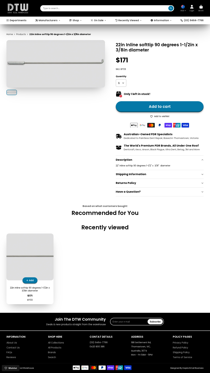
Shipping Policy (181, 352)
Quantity (121, 76)
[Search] (171, 8)
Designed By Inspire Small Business (187, 368)
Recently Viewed (128, 20)
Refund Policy (180, 347)
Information (161, 20)
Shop (76, 20)
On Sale (98, 20)
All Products (54, 347)
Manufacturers (48, 20)
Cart (201, 8)
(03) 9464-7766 (194, 20)
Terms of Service (182, 357)
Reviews (11, 357)
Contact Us (13, 347)
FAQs (9, 352)
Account (192, 8)
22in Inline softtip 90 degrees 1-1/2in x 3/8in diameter (29, 269)
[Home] (18, 8)
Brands (52, 352)
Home (9, 34)
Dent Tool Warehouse (24, 368)
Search (52, 357)
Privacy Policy (180, 342)
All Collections (56, 342)
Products (21, 34)
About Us (11, 342)
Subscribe (155, 321)
